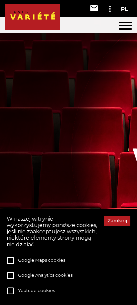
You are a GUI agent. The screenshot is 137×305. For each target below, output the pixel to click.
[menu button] (125, 26)
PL (124, 9)
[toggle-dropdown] (110, 9)
